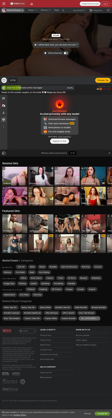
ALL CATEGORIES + (89, 318)
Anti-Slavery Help (47, 359)
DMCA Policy (45, 345)
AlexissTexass (10, 260)
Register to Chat (59, 141)
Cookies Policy (46, 350)
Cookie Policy (19, 415)
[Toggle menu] (4, 3)
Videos (33, 10)
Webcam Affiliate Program (86, 345)
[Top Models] (31, 3)
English (25, 331)
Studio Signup (81, 340)
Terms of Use (45, 340)
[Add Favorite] (4, 80)
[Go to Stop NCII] (10, 389)
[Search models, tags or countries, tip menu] (108, 10)
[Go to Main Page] (18, 3)
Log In (105, 4)
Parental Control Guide (49, 354)
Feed (56, 10)
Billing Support (46, 377)
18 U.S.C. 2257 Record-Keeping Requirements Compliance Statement (29, 401)
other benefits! (64, 137)
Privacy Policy (45, 335)
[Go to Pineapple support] (23, 381)
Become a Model (82, 335)
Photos (46, 10)
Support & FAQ (46, 373)
